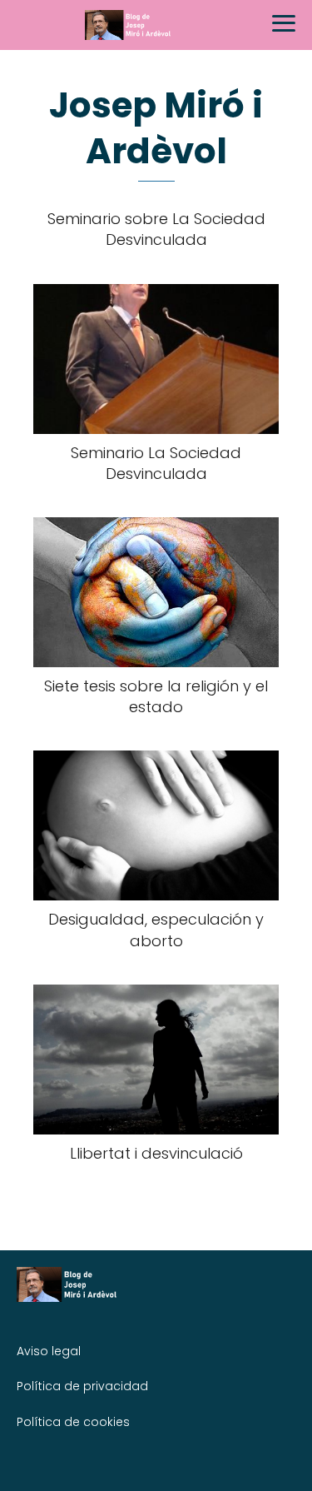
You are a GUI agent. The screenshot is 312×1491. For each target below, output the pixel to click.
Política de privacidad (82, 1386)
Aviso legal (49, 1351)
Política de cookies (73, 1422)
